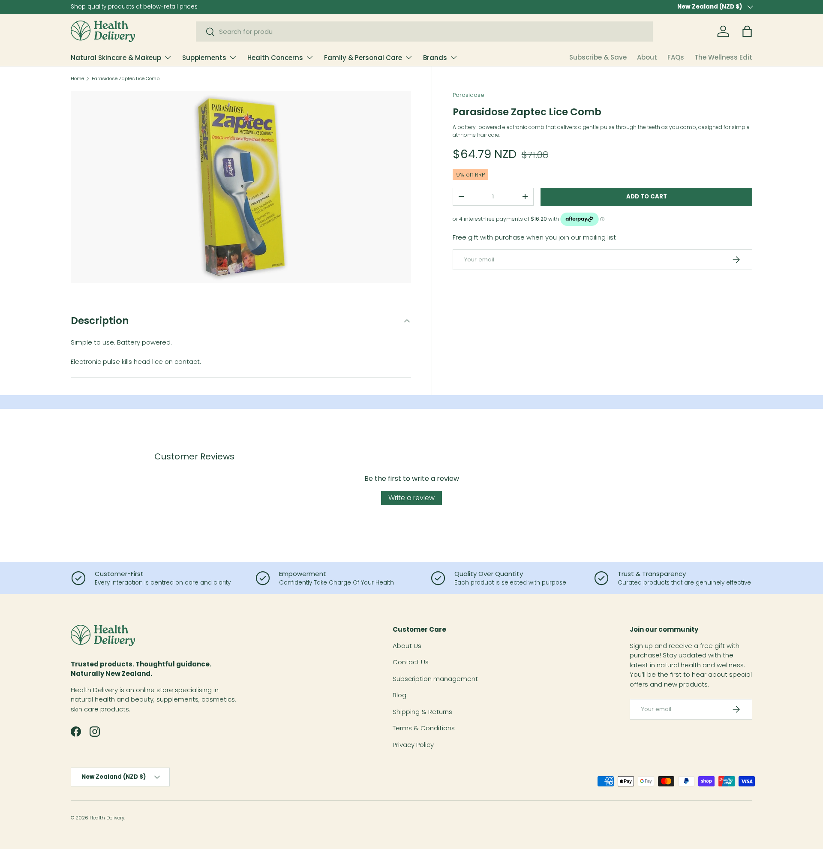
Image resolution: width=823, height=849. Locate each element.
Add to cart (646, 196)
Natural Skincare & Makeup (116, 57)
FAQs (675, 57)
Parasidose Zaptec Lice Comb (125, 78)
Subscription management (435, 678)
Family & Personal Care (363, 57)
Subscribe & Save (598, 57)
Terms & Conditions (424, 727)
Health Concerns (275, 57)
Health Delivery (107, 817)
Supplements (204, 57)
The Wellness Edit (723, 57)
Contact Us (411, 661)
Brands (435, 57)
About (647, 57)
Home (77, 78)
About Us (407, 645)
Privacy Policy (413, 744)
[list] (241, 187)
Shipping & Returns (422, 711)
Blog (399, 694)
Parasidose (468, 95)
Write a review (411, 498)
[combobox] (424, 31)
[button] (747, 31)
